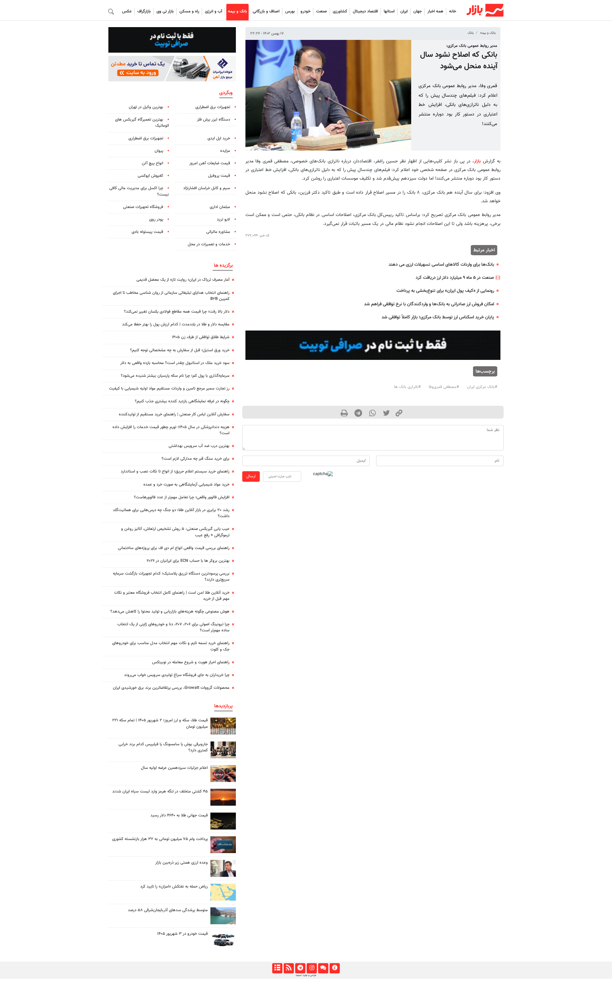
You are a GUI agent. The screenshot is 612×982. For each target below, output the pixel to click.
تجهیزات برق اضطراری (212, 107)
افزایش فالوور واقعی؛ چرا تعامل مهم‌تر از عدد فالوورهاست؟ (181, 497)
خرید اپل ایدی (219, 138)
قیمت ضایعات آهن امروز (209, 163)
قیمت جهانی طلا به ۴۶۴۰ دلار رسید (179, 815)
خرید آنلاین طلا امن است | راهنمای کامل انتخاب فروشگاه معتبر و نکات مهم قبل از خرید (171, 596)
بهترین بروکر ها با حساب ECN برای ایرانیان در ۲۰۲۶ (188, 561)
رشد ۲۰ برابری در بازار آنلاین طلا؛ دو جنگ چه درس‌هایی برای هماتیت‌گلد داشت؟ (171, 513)
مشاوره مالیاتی (218, 232)
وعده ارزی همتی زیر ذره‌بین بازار (181, 862)
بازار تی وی (165, 11)
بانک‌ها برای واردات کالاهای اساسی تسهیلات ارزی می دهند (441, 264)
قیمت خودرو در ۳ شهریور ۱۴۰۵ (182, 934)
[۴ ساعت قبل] (223, 821)
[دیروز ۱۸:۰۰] (223, 868)
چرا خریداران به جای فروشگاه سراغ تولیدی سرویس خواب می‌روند (176, 675)
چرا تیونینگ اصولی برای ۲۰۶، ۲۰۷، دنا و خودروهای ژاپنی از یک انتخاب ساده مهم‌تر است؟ (173, 627)
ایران (404, 11)
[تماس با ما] (323, 968)
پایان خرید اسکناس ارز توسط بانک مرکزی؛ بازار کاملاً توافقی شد (438, 317)
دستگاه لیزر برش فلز (213, 119)
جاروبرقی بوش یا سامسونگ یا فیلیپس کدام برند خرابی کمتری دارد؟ (163, 747)
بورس (290, 11)
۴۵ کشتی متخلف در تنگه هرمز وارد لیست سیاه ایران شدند (160, 791)
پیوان (159, 151)
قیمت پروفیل (219, 176)
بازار (477, 161)
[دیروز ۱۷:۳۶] (223, 844)
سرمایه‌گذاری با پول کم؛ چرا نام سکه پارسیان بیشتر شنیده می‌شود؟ (175, 376)
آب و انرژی (213, 11)
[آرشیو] (277, 968)
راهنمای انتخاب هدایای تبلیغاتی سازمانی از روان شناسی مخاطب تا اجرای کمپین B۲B (171, 296)
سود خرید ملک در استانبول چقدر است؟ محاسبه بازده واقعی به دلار (174, 363)
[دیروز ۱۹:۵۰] (223, 797)
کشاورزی (340, 11)
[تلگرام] (300, 968)
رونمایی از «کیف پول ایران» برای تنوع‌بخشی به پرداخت (445, 290)
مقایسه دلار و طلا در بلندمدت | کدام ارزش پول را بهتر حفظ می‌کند (175, 324)
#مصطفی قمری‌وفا (444, 387)
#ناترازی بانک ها (407, 387)
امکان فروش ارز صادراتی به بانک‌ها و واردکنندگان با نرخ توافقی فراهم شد (429, 304)
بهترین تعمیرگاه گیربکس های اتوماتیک (142, 122)
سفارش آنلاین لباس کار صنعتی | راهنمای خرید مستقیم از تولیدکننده (174, 414)
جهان (417, 11)
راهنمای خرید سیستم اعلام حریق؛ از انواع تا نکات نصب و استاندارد (175, 471)
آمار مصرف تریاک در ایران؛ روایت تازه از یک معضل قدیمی (182, 280)
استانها (389, 11)
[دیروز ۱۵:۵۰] (223, 915)
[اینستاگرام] (312, 968)
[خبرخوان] (289, 968)
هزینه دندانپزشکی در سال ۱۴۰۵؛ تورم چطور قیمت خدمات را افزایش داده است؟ (171, 430)
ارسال (251, 476)
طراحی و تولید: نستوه (306, 975)
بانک (471, 33)
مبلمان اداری (220, 207)
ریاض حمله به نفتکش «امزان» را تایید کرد (174, 886)
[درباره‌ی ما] (335, 968)
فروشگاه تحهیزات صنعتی (143, 207)
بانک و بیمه (237, 11)
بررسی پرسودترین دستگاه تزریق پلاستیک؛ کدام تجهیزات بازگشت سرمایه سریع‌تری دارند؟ (171, 576)
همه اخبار (435, 11)
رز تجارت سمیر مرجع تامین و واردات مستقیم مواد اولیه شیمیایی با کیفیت (169, 388)
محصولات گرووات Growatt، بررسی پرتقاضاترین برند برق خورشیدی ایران (171, 688)
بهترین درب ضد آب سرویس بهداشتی (199, 446)
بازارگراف (144, 11)
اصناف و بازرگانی (266, 11)
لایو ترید (223, 219)
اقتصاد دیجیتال (365, 11)
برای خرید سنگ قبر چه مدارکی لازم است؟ (195, 459)
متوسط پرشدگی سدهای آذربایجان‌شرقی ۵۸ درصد (168, 910)
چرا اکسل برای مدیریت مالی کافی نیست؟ (139, 191)
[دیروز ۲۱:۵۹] (223, 749)
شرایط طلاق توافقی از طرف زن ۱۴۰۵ (200, 337)
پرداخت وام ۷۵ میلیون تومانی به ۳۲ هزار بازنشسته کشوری (160, 839)
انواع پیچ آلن (152, 163)
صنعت (321, 11)
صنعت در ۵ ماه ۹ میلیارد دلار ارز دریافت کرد (455, 277)
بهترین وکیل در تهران (146, 107)
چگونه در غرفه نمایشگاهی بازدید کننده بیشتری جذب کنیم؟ (182, 401)
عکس (127, 11)
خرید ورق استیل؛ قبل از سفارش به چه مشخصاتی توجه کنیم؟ (179, 350)
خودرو (305, 11)
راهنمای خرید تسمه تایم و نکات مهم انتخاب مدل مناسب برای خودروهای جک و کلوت (170, 646)
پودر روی (156, 219)
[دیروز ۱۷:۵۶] (223, 726)
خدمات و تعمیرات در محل (209, 244)
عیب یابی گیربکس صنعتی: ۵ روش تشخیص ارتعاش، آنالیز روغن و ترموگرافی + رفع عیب (175, 532)
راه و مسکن (189, 11)
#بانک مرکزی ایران (482, 387)
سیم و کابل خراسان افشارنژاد (206, 188)
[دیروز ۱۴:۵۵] (223, 773)
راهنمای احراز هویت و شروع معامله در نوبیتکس (190, 662)
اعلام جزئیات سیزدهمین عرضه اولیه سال (174, 768)
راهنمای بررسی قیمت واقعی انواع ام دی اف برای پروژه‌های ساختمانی (173, 548)
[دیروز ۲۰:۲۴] (223, 892)
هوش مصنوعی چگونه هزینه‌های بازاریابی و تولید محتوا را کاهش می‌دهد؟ (169, 611)
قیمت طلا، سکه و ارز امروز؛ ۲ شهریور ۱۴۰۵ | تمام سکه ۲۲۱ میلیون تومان (160, 723)
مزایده (225, 151)
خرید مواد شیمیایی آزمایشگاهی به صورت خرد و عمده (186, 484)
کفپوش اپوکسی (150, 176)
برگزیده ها (223, 265)
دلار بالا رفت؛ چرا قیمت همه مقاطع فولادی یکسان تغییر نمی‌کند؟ (176, 312)
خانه (452, 11)
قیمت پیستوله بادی (147, 232)
